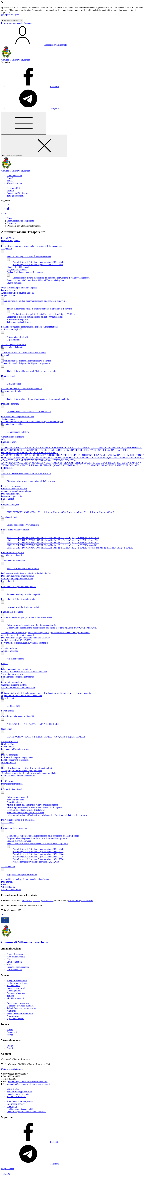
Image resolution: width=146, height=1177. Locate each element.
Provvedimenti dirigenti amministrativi (18, 599)
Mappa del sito (7, 1168)
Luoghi (10, 1045)
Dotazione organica (10, 404)
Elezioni (10, 190)
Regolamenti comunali (17, 269)
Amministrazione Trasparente (20, 221)
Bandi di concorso (9, 442)
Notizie (10, 1029)
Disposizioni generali (10, 240)
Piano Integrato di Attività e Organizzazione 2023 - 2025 (38, 856)
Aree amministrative (16, 956)
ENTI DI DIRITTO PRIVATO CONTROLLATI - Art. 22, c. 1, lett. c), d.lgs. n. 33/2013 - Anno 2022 (53, 542)
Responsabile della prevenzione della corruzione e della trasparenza (37, 838)
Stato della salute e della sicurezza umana (25, 812)
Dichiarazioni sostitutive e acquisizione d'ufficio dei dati (26, 573)
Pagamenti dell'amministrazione (15, 749)
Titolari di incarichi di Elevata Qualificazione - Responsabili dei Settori (38, 399)
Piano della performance (12, 486)
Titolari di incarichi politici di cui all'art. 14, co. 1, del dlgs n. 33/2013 (44, 314)
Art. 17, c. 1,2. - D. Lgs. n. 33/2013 (37, 900)
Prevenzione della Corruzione (14, 828)
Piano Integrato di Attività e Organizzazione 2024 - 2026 (38, 859)
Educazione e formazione (18, 1003)
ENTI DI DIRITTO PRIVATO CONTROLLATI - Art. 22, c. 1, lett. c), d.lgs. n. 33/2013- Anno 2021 (53, 545)
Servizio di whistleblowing (19, 841)
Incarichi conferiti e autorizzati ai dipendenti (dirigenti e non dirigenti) (32, 421)
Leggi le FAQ (13, 1089)
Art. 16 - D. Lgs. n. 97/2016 (80, 900)
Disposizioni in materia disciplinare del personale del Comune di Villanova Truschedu (51, 278)
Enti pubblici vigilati (10, 504)
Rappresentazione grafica (12, 552)
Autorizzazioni (13, 1016)
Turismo (10, 996)
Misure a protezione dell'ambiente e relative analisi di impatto (34, 807)
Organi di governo (15, 954)
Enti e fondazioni (14, 962)
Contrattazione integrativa (12, 437)
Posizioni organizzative (11, 391)
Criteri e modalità (9, 648)
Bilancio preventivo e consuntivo (16, 669)
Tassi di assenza (8, 419)
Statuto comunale (14, 283)
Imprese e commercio (16, 988)
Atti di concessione (9, 651)
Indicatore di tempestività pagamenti (17, 757)
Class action (6, 729)
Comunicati (12, 1032)
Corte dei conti (7, 698)
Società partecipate (9, 517)
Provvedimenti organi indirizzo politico (18, 586)
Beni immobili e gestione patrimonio (17, 677)
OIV (3, 439)
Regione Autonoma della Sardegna (17, 23)
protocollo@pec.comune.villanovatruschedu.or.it (28, 1084)
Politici (10, 964)
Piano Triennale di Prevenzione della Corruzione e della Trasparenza (37, 843)
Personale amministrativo (18, 967)
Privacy (4, 884)
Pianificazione (7, 781)
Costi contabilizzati (9, 741)
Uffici (9, 959)
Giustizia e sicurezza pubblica (20, 1005)
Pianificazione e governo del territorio (18, 775)
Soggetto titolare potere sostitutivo (22, 874)
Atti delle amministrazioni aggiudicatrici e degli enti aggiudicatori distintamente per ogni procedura (45, 632)
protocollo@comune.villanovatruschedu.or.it (27, 1081)
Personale (11, 223)
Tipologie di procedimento (13, 560)
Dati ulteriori (7, 882)
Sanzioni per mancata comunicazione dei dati (21, 388)
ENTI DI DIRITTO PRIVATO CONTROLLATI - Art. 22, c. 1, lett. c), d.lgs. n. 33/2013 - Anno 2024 (53, 537)
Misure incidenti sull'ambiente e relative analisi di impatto (32, 805)
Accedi (4, 213)
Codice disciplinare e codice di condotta (25, 272)
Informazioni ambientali (12, 784)
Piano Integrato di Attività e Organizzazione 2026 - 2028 (38, 262)
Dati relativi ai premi (10, 494)
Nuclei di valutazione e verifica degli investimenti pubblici (27, 768)
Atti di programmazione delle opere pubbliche (21, 770)
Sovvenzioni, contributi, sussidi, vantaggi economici (24, 643)
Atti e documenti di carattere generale (18, 635)
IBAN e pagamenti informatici (15, 760)
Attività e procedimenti (11, 555)
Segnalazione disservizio (18, 1094)
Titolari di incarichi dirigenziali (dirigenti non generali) (25, 363)
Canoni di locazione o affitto (14, 685)
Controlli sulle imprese (11, 889)
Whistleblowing (8, 887)
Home (9, 218)
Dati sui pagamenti (9, 755)
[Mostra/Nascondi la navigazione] (23, 123)
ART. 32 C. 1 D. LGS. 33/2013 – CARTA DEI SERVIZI (33, 724)
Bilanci (4, 663)
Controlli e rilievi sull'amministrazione (18, 687)
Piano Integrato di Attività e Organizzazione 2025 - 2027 (38, 851)
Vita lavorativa (13, 985)
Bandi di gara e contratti (12, 612)
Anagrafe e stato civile (17, 980)
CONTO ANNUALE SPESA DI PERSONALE (29, 411)
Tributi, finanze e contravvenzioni (22, 1008)
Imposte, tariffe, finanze (17, 193)
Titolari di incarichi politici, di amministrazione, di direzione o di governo (34, 301)
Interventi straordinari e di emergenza (18, 820)
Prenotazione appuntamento (19, 1091)
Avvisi (10, 1034)
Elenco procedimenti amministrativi (23, 568)
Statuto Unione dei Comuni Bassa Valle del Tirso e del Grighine (35, 280)
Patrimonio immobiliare (11, 682)
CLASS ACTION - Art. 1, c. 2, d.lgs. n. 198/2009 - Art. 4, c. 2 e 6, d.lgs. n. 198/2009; (46, 737)
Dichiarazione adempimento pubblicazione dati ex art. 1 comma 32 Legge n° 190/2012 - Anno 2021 (52, 628)
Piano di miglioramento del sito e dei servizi (26, 1111)
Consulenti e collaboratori (12, 347)
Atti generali (6, 248)
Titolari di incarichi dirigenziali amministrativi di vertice (26, 361)
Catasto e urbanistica (16, 993)
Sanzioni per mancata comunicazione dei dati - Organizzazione (35, 317)
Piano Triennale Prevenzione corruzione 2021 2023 (36, 862)
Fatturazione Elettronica (12, 1069)
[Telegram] (8, 208)
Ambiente (11, 1011)
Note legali (12, 1106)
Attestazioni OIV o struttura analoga (17, 293)
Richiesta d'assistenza (16, 1096)
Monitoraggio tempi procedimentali (17, 578)
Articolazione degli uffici (18, 319)
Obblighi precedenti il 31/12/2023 (16, 640)
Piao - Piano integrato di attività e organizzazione (29, 256)
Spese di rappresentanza (12, 674)
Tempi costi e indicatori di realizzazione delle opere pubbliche (28, 773)
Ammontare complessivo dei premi (17, 491)
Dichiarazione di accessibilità (20, 1109)
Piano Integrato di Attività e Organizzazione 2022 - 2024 (38, 854)
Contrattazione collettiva (12, 424)
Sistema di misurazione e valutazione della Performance (26, 473)
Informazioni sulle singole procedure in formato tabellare (26, 617)
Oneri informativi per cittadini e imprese (19, 287)
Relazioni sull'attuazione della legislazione (26, 810)
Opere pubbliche (8, 762)
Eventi (10, 1048)
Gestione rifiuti (13, 188)
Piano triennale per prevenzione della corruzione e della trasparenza (31, 246)
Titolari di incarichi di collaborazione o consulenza (23, 352)
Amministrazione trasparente (20, 1101)
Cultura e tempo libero (17, 983)
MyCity (6, 1173)
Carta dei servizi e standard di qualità (17, 716)
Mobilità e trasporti (15, 998)
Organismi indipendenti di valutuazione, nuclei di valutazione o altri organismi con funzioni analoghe (46, 693)
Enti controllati (7, 499)
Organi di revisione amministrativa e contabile (21, 695)
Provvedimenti (7, 581)
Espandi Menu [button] (7, 238)
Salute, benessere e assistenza (20, 1013)
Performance (7, 468)
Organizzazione (8, 295)
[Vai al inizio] (2, 915)
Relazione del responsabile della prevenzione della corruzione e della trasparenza (43, 836)
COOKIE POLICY (10, 15)
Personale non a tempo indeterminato (17, 416)
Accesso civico (8, 866)
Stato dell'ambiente (15, 799)
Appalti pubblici (14, 990)
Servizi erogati (7, 710)
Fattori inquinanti (14, 802)
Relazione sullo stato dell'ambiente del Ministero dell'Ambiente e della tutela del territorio (47, 815)
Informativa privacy (16, 1104)
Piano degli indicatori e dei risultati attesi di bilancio (24, 671)
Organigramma (13, 339)
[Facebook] (8, 205)
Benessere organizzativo (12, 496)
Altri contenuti (7, 822)
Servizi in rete (7, 746)
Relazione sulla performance (14, 488)
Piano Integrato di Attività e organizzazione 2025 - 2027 (38, 264)
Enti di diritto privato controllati (15, 529)
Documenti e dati (14, 969)
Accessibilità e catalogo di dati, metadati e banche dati (25, 879)
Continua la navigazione (12, 20)
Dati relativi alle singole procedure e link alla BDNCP (25, 637)
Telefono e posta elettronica (19, 322)
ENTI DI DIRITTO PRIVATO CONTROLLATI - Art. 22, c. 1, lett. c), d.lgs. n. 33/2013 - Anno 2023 (53, 540)
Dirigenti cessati (8, 376)
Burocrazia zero (8, 290)
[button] (14, 175)
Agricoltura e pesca (15, 1018)
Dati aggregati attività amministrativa (17, 576)
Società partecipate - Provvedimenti (23, 525)
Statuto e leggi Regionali (18, 267)
